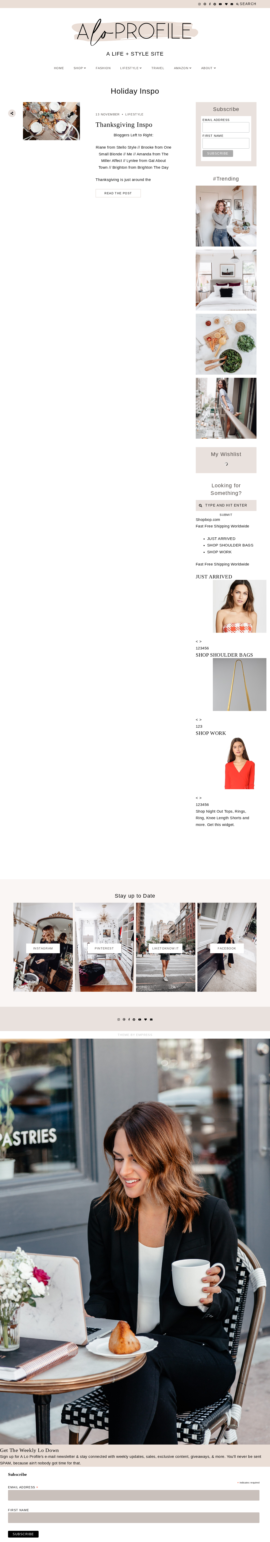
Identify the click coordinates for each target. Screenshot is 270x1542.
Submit (226, 514)
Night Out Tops (219, 811)
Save (15, 136)
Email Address (216, 120)
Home (59, 68)
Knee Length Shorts (224, 818)
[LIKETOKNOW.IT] (165, 990)
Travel (157, 68)
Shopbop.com (208, 520)
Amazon (181, 68)
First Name (212, 135)
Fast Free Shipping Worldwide (222, 526)
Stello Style (126, 147)
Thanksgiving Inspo (124, 124)
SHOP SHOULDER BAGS (230, 545)
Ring (200, 818)
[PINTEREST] (104, 990)
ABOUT (207, 68)
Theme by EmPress (135, 1035)
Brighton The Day (153, 167)
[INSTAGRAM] (43, 990)
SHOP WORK (219, 552)
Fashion (103, 68)
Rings (240, 811)
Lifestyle (129, 68)
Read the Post (118, 193)
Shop (78, 68)
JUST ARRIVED (221, 539)
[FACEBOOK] (227, 990)
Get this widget (221, 825)
